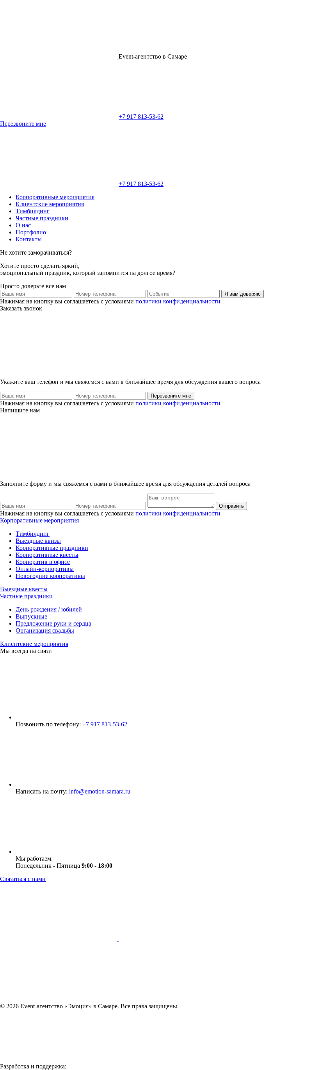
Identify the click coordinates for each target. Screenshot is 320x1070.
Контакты (29, 239)
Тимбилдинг (33, 211)
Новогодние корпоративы (50, 575)
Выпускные (31, 616)
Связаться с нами (23, 879)
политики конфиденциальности (177, 301)
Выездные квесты (24, 589)
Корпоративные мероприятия (55, 197)
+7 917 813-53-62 (141, 116)
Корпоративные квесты (47, 554)
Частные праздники (42, 218)
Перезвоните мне (23, 123)
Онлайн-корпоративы (45, 568)
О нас (23, 225)
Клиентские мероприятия (50, 204)
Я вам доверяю (242, 294)
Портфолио (31, 232)
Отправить (231, 506)
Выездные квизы (38, 540)
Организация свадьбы (45, 630)
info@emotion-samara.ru (99, 791)
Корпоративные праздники (52, 547)
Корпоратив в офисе (43, 561)
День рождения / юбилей (49, 609)
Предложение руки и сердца (53, 623)
